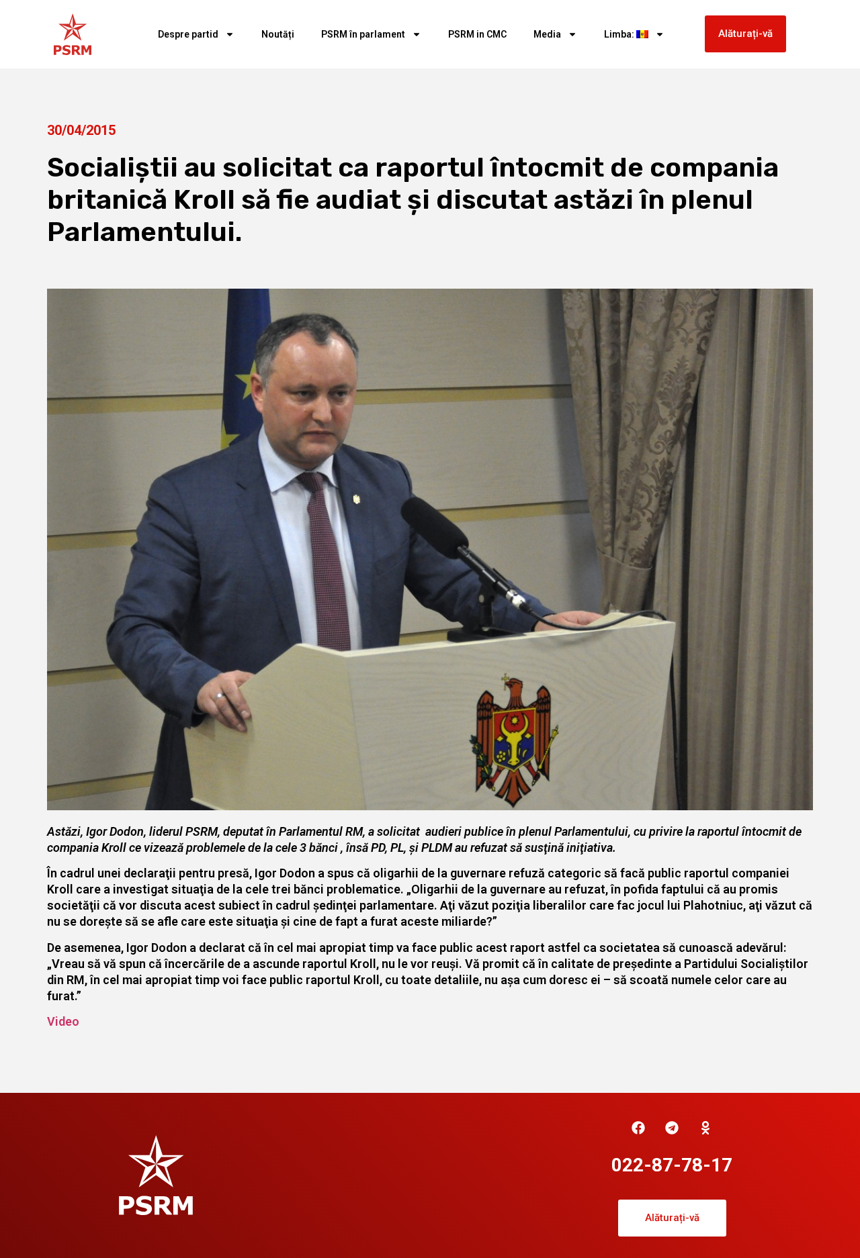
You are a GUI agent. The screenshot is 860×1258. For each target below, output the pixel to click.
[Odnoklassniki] (705, 1127)
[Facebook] (638, 1127)
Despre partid (188, 34)
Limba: (620, 34)
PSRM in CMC (477, 34)
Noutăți (277, 34)
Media (547, 34)
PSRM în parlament (363, 34)
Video (63, 1021)
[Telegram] (671, 1127)
